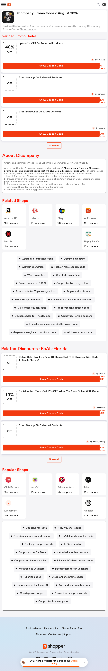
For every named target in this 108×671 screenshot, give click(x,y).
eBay (60, 218)
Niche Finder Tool (72, 628)
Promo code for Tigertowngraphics (35, 291)
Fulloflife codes (32, 577)
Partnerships (51, 628)
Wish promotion (36, 275)
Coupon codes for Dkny (32, 552)
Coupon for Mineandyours (53, 601)
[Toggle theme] (104, 4)
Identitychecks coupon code (73, 307)
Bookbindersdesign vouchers (71, 568)
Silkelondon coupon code (31, 307)
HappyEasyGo (92, 241)
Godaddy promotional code (37, 258)
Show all (54, 145)
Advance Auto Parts (69, 487)
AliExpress (90, 218)
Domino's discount (74, 258)
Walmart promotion (33, 267)
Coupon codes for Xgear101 (32, 585)
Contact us (54, 634)
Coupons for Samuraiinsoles (30, 560)
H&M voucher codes (69, 528)
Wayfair (35, 487)
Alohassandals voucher (80, 332)
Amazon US (10, 218)
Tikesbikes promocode (27, 299)
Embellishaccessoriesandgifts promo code (53, 324)
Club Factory (11, 487)
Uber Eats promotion (68, 275)
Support (67, 634)
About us (41, 634)
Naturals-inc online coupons (72, 552)
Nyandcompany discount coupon (32, 536)
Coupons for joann (36, 528)
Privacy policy (56, 652)
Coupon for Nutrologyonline (72, 283)
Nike (86, 487)
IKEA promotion (73, 544)
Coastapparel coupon (32, 593)
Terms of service (71, 652)
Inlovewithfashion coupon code (75, 560)
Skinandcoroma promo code (71, 593)
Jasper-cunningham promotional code (35, 332)
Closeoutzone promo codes (67, 577)
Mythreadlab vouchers (31, 568)
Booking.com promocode (39, 544)
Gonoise (89, 510)
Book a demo (33, 628)
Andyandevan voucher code (74, 585)
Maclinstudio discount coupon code (71, 299)
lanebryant (10, 510)
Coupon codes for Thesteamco (32, 316)
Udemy (35, 218)
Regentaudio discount (79, 291)
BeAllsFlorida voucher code (77, 536)
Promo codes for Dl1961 (32, 283)
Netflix (8, 241)
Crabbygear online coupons (76, 316)
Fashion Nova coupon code (69, 267)
